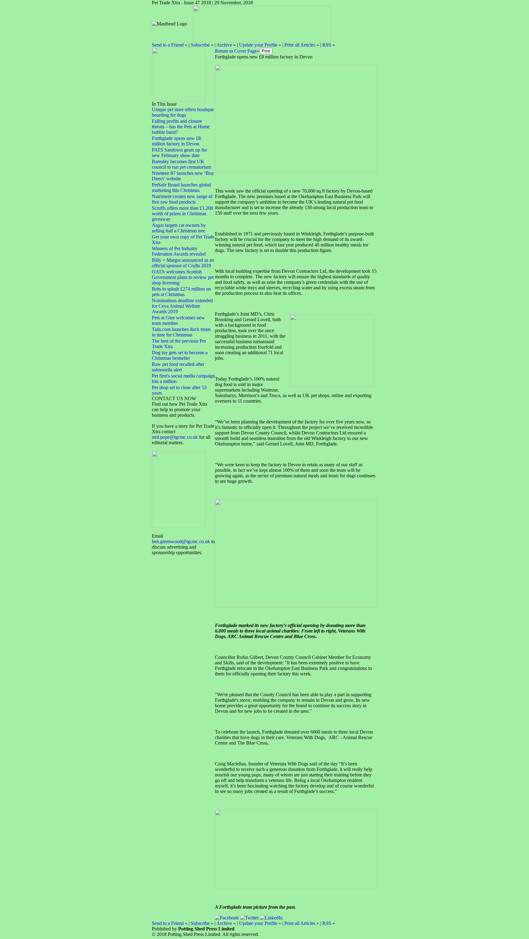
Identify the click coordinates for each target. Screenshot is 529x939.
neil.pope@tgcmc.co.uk (175, 437)
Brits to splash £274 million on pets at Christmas (181, 291)
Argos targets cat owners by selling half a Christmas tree (179, 228)
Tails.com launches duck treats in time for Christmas (181, 332)
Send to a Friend (168, 44)
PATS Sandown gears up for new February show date (179, 152)
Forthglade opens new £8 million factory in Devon (176, 141)
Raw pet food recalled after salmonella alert (178, 367)
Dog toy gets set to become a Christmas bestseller (180, 355)
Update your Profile (258, 44)
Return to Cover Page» (237, 51)
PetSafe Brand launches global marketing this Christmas (181, 187)
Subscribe (200, 44)
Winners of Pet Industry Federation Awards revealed (179, 251)
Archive (224, 44)
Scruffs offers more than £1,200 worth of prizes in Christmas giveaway (182, 213)
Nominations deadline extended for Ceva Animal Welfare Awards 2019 (182, 306)
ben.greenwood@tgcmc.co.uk (181, 541)
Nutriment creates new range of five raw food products (182, 199)
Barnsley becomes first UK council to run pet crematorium (181, 164)
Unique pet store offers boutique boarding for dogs (183, 112)
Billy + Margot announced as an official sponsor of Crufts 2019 (183, 262)
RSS (326, 44)
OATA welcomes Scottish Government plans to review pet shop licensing (183, 277)
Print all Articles (299, 44)
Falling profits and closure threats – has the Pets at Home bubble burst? (181, 126)
